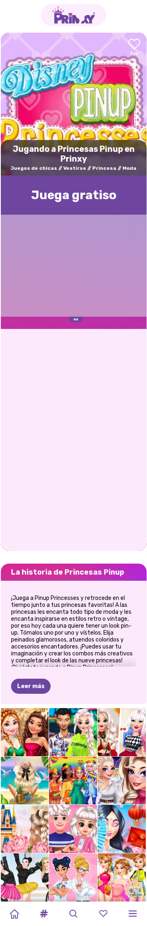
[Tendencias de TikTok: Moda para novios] (122, 781)
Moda (129, 168)
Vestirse (74, 168)
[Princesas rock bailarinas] (25, 877)
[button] (44, 914)
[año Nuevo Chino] (122, 829)
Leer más (31, 686)
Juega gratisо (73, 195)
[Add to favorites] (134, 47)
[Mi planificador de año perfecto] (122, 877)
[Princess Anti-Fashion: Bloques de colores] (73, 877)
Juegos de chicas (34, 168)
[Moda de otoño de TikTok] (122, 732)
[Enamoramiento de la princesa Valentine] (73, 829)
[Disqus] (73, 439)
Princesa (104, 168)
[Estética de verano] (25, 781)
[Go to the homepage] (73, 15)
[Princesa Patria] (25, 829)
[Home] (14, 914)
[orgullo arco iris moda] (73, 781)
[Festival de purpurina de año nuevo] (25, 732)
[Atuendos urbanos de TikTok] (73, 732)
